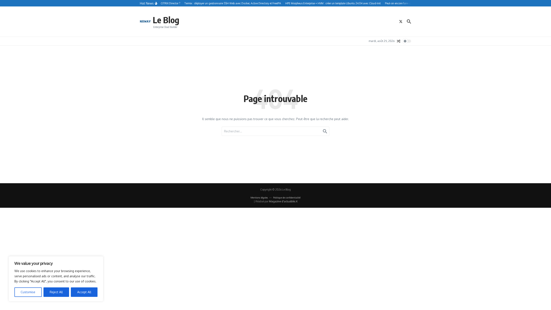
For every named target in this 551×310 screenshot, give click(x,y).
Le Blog (166, 19)
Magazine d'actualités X (283, 201)
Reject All (56, 292)
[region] (56, 278)
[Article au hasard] (398, 41)
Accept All (84, 292)
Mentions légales (259, 197)
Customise (28, 292)
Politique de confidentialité (286, 197)
